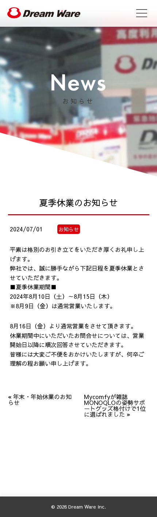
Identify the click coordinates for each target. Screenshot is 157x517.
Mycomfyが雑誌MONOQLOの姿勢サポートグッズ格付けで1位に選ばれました (115, 405)
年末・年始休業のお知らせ (40, 399)
